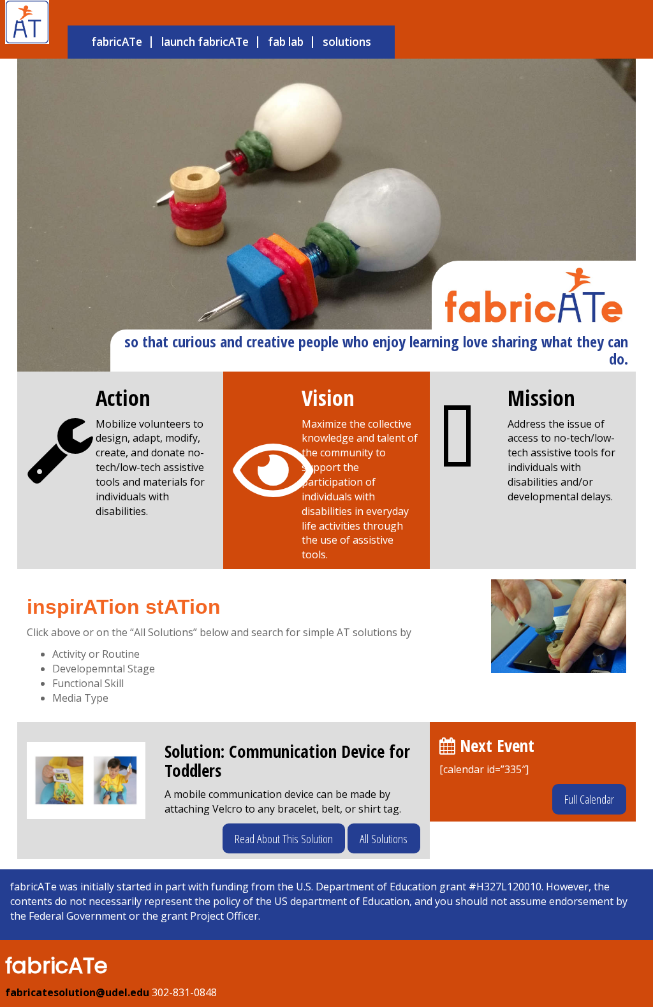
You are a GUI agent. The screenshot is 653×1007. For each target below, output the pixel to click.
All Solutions (383, 838)
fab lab (286, 41)
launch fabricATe (205, 41)
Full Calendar (589, 799)
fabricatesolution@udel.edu (77, 992)
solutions (347, 41)
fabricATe (116, 41)
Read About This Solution (284, 838)
